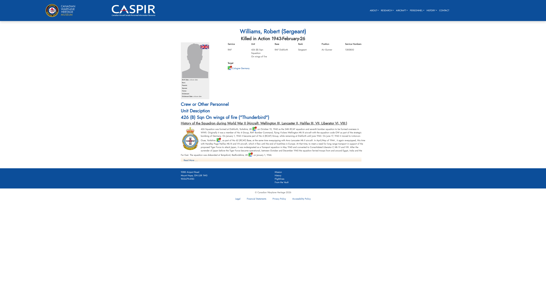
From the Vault (281, 182)
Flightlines (279, 179)
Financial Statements (256, 198)
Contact (444, 10)
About (373, 10)
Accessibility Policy (301, 198)
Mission (278, 172)
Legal (237, 198)
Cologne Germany (241, 68)
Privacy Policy (279, 198)
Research (386, 10)
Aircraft (401, 10)
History (431, 10)
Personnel (416, 10)
